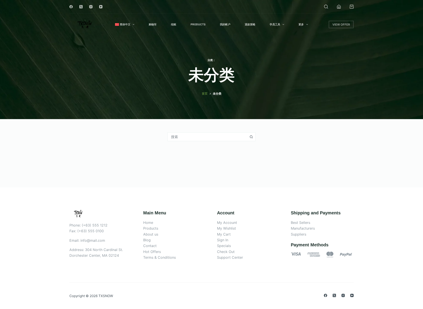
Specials (224, 245)
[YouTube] (100, 6)
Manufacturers (303, 228)
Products (198, 24)
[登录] (339, 7)
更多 (301, 24)
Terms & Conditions (159, 257)
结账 (173, 24)
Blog (147, 240)
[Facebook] (71, 6)
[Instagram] (91, 6)
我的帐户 (225, 24)
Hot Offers (152, 251)
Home (148, 222)
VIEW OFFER (341, 24)
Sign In (222, 240)
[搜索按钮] (251, 137)
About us (150, 234)
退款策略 (250, 24)
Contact (150, 245)
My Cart (224, 234)
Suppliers (298, 234)
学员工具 (275, 24)
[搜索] (326, 7)
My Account (227, 222)
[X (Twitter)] (81, 6)
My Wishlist (226, 228)
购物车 (153, 24)
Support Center (230, 257)
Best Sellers (300, 222)
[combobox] (207, 136)
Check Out (226, 251)
